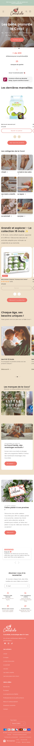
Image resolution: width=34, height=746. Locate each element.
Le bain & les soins (24, 172)
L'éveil (3, 172)
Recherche (6, 686)
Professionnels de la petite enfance (13, 698)
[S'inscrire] (27, 586)
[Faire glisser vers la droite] (19, 136)
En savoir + (10, 463)
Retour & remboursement (10, 701)
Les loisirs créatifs (8, 194)
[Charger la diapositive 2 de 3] (17, 48)
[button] (3, 11)
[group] (13, 403)
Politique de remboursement (20, 734)
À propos (6, 690)
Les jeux (20, 216)
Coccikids (10, 732)
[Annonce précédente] (3, 3)
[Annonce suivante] (31, 3)
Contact (5, 709)
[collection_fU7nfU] (15, 340)
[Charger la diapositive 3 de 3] (19, 48)
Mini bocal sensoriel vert (8, 124)
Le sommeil (5, 216)
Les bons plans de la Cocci (11, 676)
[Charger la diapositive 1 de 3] (15, 48)
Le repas (20, 194)
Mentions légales (26, 742)
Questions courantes (9, 705)
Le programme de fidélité (10, 694)
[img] (17, 549)
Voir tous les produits (17, 142)
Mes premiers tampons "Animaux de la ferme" (14, 279)
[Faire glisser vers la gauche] (14, 136)
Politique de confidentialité (11, 737)
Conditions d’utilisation (25, 737)
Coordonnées (24, 739)
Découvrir (10, 532)
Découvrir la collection (17, 300)
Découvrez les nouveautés (17, 37)
